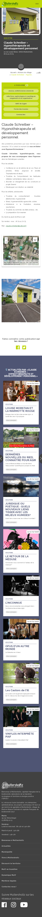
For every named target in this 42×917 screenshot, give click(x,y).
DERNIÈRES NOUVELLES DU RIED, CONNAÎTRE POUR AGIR (20, 457)
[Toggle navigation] (37, 3)
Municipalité (7, 852)
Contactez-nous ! (9, 887)
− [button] (6, 242)
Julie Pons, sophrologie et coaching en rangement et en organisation (21, 97)
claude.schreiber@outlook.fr (16, 226)
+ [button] (6, 238)
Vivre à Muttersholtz (10, 858)
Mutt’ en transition (9, 869)
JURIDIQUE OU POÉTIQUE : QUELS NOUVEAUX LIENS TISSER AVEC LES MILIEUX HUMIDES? (18, 509)
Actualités (6, 846)
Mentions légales (9, 881)
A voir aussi (20, 85)
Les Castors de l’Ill (17, 690)
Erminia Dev (21, 114)
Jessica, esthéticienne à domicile (21, 91)
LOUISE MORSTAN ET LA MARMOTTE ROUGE (20, 410)
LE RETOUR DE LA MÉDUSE (17, 558)
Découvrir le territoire (11, 863)
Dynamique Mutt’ (9, 875)
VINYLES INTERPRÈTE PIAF (19, 735)
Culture (9, 404)
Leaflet (5, 260)
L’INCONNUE (13, 602)
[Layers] (35, 239)
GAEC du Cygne (21, 103)
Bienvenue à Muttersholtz (13, 840)
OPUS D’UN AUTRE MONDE (17, 648)
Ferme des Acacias (21, 109)
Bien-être (8, 38)
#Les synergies (11, 420)
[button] (38, 303)
